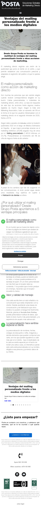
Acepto (20, 255)
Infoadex (23, 123)
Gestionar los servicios (20, 251)
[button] (20, 13)
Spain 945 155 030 (20, 462)
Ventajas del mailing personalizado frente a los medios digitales (20, 389)
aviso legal (20, 504)
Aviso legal (33, 270)
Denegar (20, 261)
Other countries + (20, 467)
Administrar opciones (20, 267)
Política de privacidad (11, 270)
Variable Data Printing (28, 312)
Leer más (8, 401)
